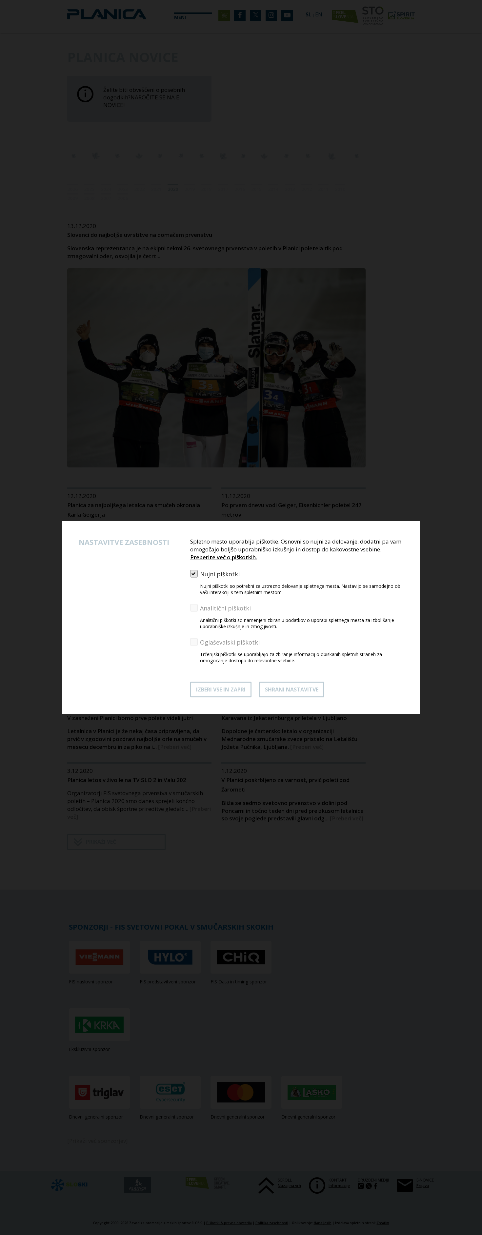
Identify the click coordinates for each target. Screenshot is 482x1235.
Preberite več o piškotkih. (223, 557)
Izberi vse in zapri (221, 689)
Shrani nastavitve (291, 689)
